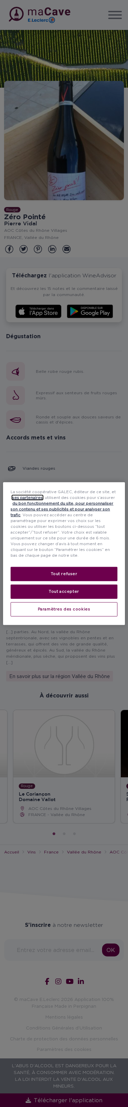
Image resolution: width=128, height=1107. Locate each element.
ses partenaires (27, 497)
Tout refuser (64, 574)
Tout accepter (64, 591)
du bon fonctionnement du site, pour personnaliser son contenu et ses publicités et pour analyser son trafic (62, 509)
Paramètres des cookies (64, 609)
